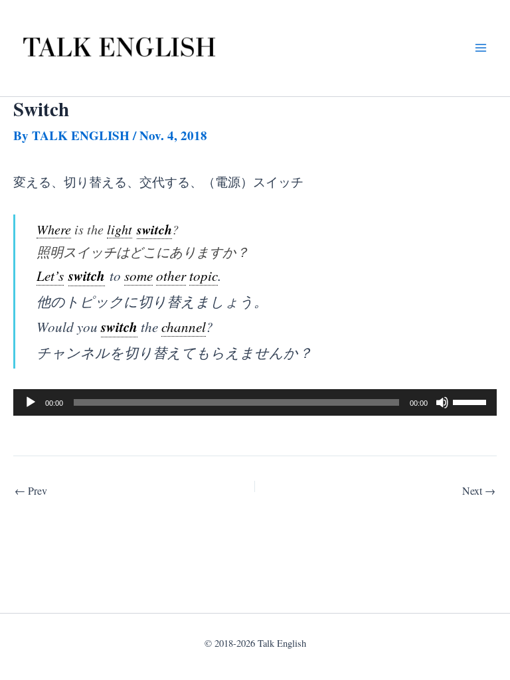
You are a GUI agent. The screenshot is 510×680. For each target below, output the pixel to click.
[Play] (30, 402)
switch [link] (154, 229)
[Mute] (442, 402)
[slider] (471, 401)
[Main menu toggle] (480, 48)
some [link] (138, 275)
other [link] (171, 275)
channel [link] (183, 326)
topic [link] (203, 275)
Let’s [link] (50, 275)
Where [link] (54, 229)
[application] (255, 402)
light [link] (119, 229)
